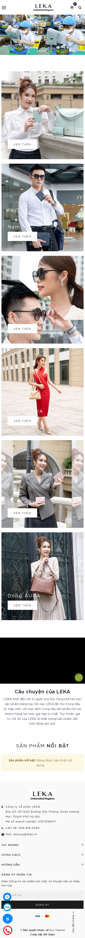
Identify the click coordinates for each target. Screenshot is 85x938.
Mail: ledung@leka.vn (21, 834)
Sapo (51, 934)
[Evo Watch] (42, 35)
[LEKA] (43, 7)
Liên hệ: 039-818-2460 (23, 827)
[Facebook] (7, 897)
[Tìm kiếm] (80, 7)
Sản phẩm (42, 745)
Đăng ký (42, 904)
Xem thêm (22, 144)
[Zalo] (7, 907)
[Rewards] (8, 919)
